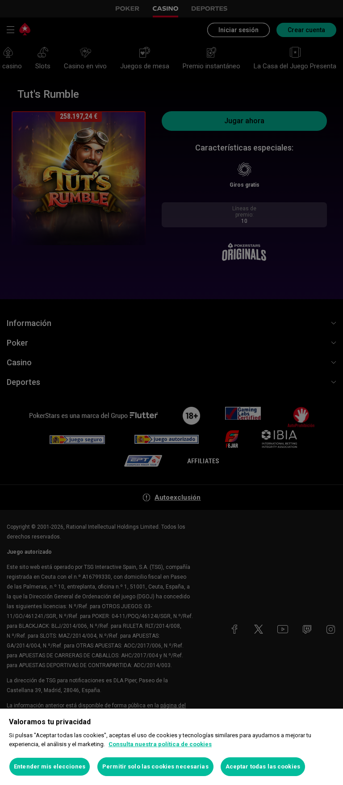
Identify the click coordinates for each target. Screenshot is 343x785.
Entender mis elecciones (49, 766)
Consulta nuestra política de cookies (160, 744)
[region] (171, 747)
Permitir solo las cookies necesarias (155, 766)
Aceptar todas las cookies (263, 766)
